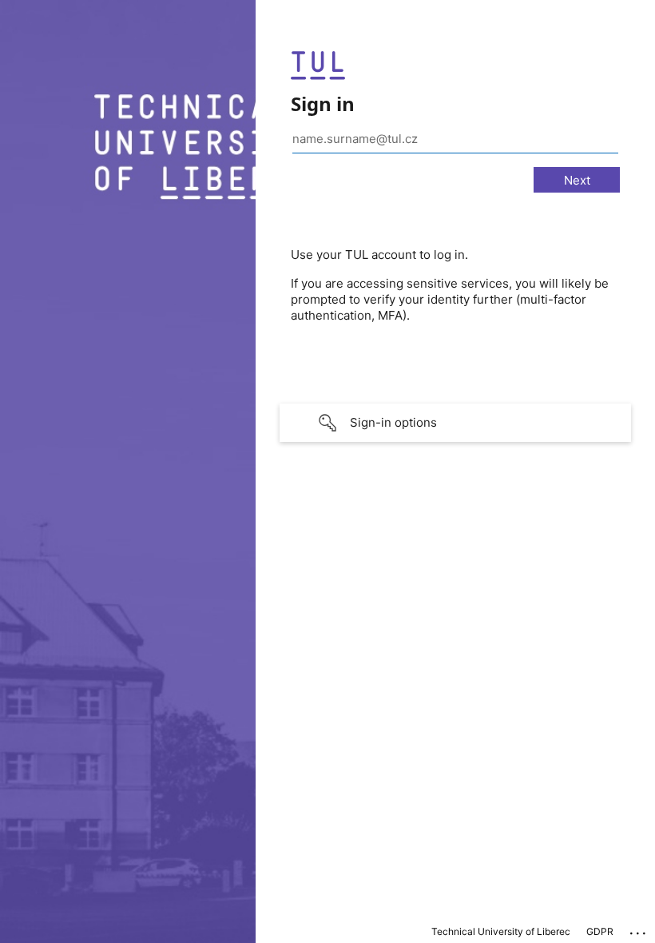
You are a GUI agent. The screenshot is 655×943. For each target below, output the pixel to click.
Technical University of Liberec (500, 931)
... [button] (639, 929)
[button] (455, 423)
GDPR (599, 931)
